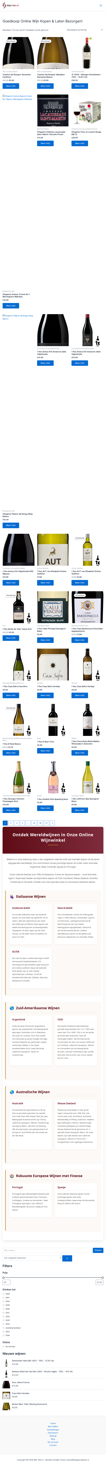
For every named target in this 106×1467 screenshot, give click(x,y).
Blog (53, 1439)
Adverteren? (53, 1433)
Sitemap (53, 1436)
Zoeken (98, 1250)
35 (34, 823)
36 (40, 823)
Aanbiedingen (53, 1430)
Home (53, 1423)
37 (46, 823)
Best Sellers (53, 1426)
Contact (53, 1445)
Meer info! (11, 86)
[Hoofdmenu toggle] (100, 5)
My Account (53, 1442)
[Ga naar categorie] (67, 1258)
